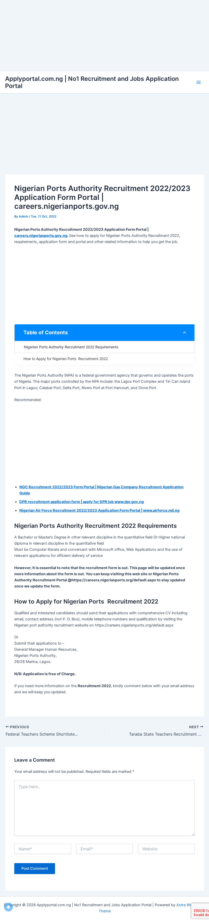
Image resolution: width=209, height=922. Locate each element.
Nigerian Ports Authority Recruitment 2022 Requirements (71, 347)
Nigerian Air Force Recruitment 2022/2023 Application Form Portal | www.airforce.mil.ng (99, 510)
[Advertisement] (104, 35)
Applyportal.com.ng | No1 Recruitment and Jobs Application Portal (92, 82)
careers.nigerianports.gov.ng (40, 235)
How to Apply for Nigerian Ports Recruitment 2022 (65, 358)
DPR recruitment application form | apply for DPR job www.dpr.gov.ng (81, 502)
